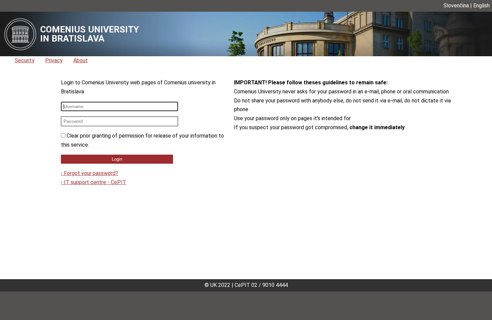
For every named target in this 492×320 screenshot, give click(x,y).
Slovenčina (456, 5)
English (481, 5)
